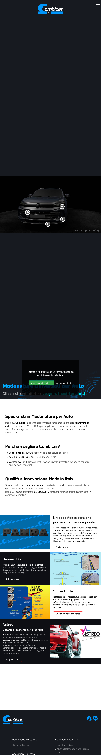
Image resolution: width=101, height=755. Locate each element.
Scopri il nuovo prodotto (68, 613)
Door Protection (21, 745)
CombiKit (81, 670)
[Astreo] (75, 641)
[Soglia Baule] (25, 602)
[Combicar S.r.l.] (50, 9)
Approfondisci (63, 383)
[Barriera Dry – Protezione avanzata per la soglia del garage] (75, 568)
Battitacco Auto (65, 745)
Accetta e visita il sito (41, 383)
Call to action (62, 547)
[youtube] (89, 718)
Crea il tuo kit (83, 705)
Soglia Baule (63, 591)
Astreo (8, 624)
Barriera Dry (12, 559)
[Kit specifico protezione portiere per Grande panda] (25, 532)
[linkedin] (95, 718)
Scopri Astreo (12, 659)
